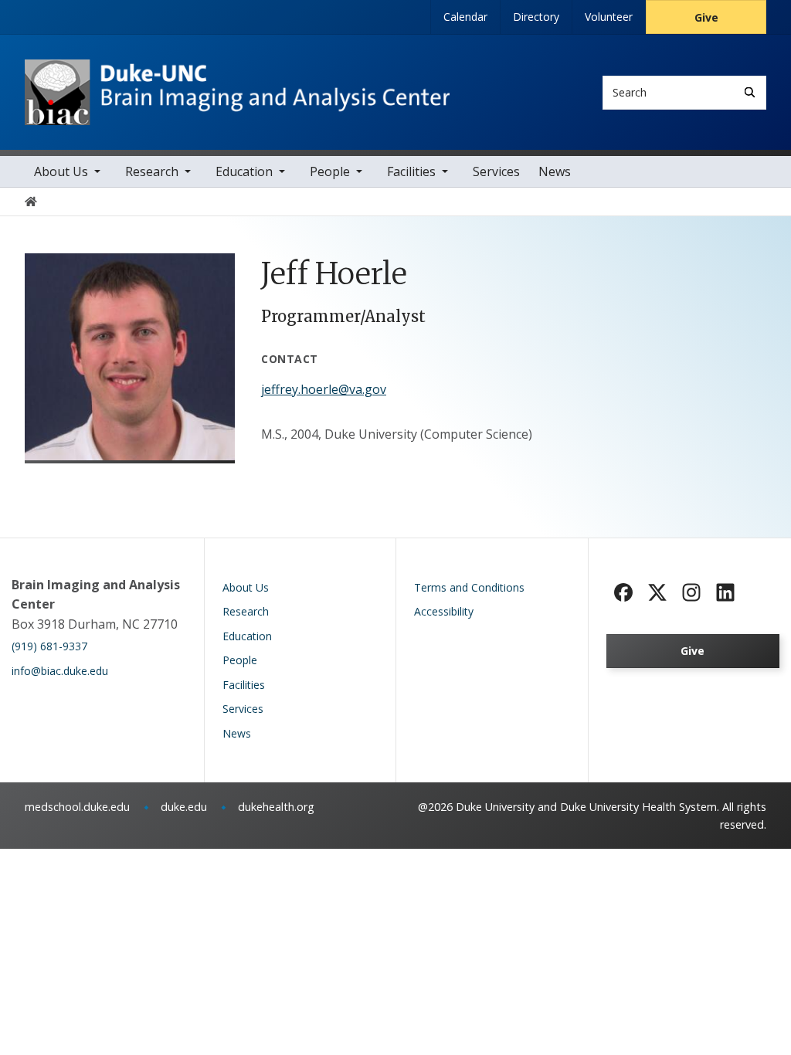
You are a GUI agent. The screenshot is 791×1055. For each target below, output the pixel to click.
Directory (536, 16)
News (554, 171)
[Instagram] (691, 592)
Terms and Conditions (469, 587)
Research (151, 171)
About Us (61, 171)
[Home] (237, 73)
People (330, 171)
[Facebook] (623, 592)
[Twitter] (657, 592)
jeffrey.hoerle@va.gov (323, 389)
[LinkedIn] (725, 592)
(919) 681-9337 (49, 646)
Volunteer (609, 16)
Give (706, 17)
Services (496, 171)
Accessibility (444, 611)
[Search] (749, 92)
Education (244, 171)
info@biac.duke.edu (60, 670)
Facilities (411, 171)
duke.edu (184, 806)
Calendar (465, 16)
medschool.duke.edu (77, 806)
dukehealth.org (276, 806)
